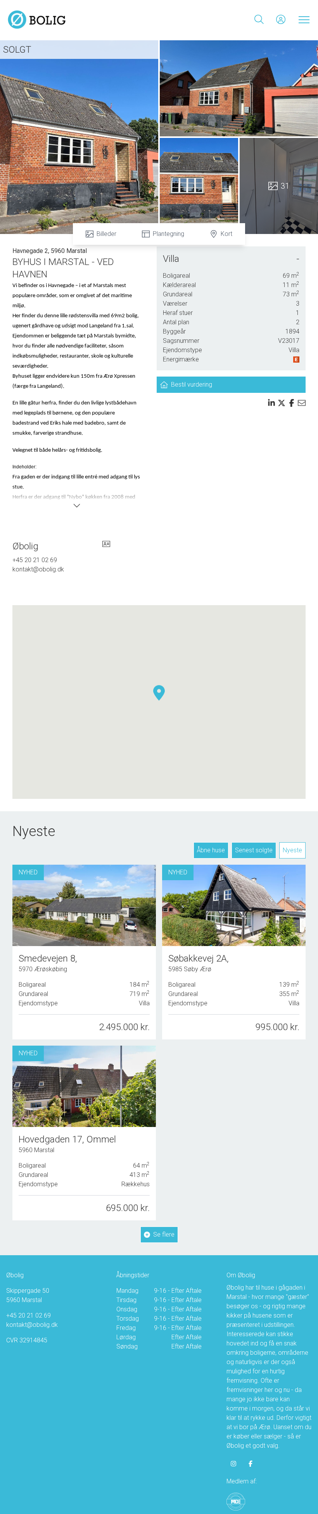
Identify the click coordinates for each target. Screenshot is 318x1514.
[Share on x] (281, 403)
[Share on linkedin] (271, 403)
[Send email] (302, 403)
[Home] (83, 19)
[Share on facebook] (292, 403)
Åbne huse (211, 850)
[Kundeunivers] (281, 19)
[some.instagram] (233, 1464)
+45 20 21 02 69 (34, 560)
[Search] (259, 19)
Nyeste (292, 850)
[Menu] (302, 19)
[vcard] (106, 546)
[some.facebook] (251, 1464)
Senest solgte (254, 850)
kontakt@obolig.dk (38, 569)
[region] (159, 702)
